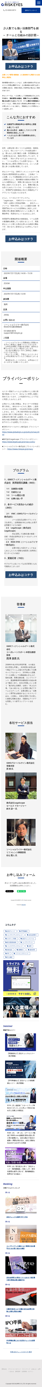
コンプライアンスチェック (15, 935)
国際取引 (21, 950)
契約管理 (32, 950)
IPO (8, 953)
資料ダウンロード (31, 10)
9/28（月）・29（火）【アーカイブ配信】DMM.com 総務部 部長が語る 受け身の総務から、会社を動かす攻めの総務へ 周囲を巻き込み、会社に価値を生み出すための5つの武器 (21, 1138)
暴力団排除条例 (11, 942)
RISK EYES (24, 904)
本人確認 (9, 957)
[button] (39, 3)
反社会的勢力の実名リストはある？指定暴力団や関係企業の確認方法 (20, 1278)
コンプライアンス (27, 942)
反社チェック (11, 931)
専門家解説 (24, 931)
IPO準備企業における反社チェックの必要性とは (20, 1341)
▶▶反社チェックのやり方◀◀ (21, 1352)
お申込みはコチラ (21, 66)
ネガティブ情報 (11, 939)
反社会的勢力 (33, 935)
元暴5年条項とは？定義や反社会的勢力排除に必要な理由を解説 (20, 1310)
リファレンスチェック (21, 953)
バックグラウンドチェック (15, 946)
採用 (30, 946)
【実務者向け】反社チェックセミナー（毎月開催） (21, 1054)
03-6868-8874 (10, 10)
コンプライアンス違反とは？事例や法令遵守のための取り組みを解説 (20, 1247)
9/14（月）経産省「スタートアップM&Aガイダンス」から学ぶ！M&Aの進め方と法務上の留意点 (21, 1108)
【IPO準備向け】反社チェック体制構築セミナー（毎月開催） (20, 1081)
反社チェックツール (28, 939)
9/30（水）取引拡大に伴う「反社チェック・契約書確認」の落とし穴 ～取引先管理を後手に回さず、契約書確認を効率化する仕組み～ (21, 1170)
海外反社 (9, 950)
